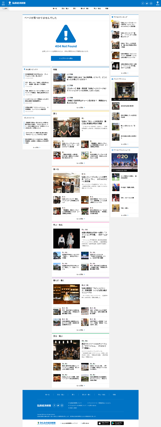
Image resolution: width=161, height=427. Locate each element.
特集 (106, 8)
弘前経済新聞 (16, 3)
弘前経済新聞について (76, 403)
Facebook (142, 3)
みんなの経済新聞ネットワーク (46, 423)
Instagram (151, 3)
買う (74, 8)
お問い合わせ (92, 405)
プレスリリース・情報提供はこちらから (100, 403)
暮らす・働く (85, 8)
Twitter (147, 3)
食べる (55, 8)
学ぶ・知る (97, 8)
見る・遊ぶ (65, 8)
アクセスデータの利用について (78, 405)
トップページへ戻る (66, 58)
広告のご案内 (73, 408)
